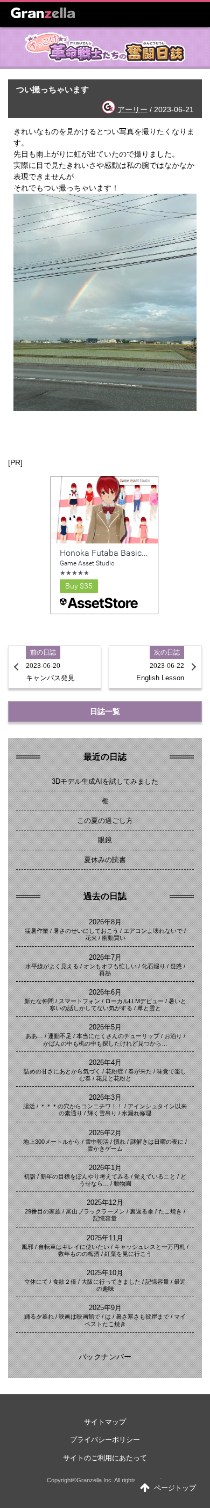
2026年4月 (105, 1062)
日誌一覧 (105, 711)
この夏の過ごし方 (105, 820)
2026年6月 (105, 992)
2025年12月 (105, 1202)
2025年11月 (105, 1238)
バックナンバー (105, 1356)
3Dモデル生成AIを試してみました (105, 781)
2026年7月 (105, 957)
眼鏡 (105, 840)
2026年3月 (105, 1097)
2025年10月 (105, 1273)
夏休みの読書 (105, 860)
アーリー (132, 109)
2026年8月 (105, 922)
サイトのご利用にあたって (105, 1458)
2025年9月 (105, 1308)
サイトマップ (105, 1422)
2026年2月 (105, 1133)
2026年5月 (105, 1027)
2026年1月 (105, 1168)
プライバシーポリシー (105, 1440)
